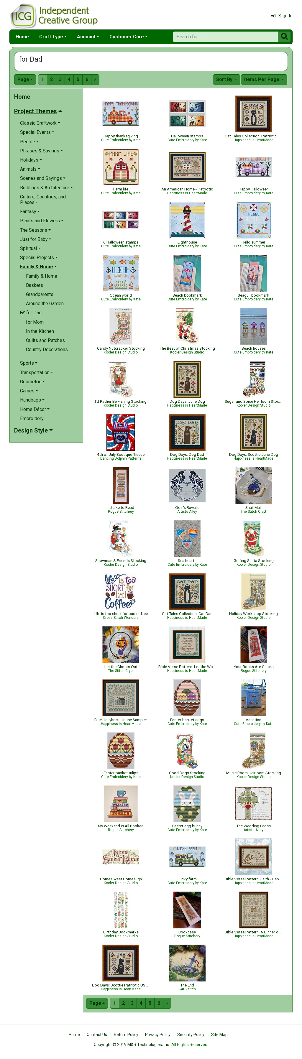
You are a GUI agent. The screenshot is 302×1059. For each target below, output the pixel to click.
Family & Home (41, 276)
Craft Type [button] (51, 37)
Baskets (34, 285)
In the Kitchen (40, 331)
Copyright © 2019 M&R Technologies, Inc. (132, 1044)
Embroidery (32, 418)
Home (22, 37)
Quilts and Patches (45, 340)
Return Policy (126, 1034)
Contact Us (97, 1034)
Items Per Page (262, 79)
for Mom (35, 322)
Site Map (219, 1034)
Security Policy (190, 1034)
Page (23, 79)
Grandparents (39, 294)
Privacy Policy (157, 1034)
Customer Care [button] (126, 37)
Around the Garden (45, 303)
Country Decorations (47, 349)
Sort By (225, 79)
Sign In (285, 16)
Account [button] (86, 37)
